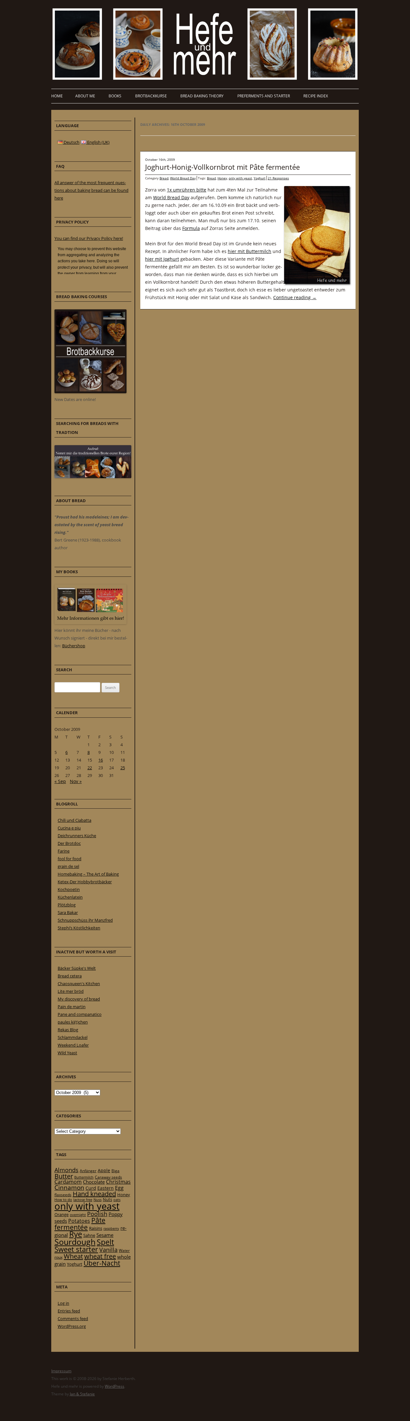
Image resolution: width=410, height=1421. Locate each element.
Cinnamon (69, 1187)
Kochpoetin (69, 889)
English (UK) (98, 142)
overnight (78, 1215)
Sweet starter (76, 1249)
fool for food (69, 859)
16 (100, 760)
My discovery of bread (79, 999)
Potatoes (79, 1220)
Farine (64, 851)
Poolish (97, 1214)
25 (122, 768)
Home (57, 96)
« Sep (60, 781)
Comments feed (73, 1318)
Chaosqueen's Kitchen (79, 983)
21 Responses (278, 178)
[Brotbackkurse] (90, 392)
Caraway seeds (108, 1177)
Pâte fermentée (79, 1223)
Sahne (89, 1235)
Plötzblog (67, 905)
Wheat (73, 1256)
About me (85, 96)
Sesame (104, 1235)
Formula (191, 228)
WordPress (114, 1386)
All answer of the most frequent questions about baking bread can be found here (91, 190)
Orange (61, 1214)
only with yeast (240, 178)
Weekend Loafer (73, 1045)
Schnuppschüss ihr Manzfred (85, 920)
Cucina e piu (69, 828)
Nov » (76, 781)
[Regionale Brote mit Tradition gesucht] (92, 476)
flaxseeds (62, 1194)
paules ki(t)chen (73, 1022)
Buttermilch (84, 1177)
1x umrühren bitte (186, 190)
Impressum (61, 1371)
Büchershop (73, 646)
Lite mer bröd (71, 991)
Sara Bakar (68, 912)
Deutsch (71, 142)
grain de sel (68, 866)
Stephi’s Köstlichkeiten (79, 928)
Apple (104, 1170)
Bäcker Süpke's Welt (77, 968)
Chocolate (94, 1182)
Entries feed (69, 1311)
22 (89, 768)
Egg (119, 1187)
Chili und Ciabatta (74, 820)
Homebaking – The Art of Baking (88, 874)
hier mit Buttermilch (249, 251)
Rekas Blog (68, 1030)
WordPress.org (72, 1326)
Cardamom (68, 1181)
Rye (75, 1234)
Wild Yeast (67, 1053)
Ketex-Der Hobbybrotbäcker (85, 882)
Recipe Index (315, 96)
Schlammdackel (72, 1037)
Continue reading (294, 297)
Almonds (66, 1170)
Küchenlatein (70, 897)
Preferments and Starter (263, 96)
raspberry (111, 1228)
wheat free (100, 1256)
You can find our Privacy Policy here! (88, 238)
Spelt (105, 1242)
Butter (63, 1176)
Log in (63, 1303)
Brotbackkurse (151, 96)
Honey (222, 178)
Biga (115, 1170)
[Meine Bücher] (90, 622)
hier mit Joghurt (162, 259)
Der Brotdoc (69, 843)
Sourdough (74, 1242)
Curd (91, 1188)
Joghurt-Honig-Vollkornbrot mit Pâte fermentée (222, 167)
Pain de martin (72, 1006)
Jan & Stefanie (82, 1394)
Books (115, 96)
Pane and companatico (80, 1014)
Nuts (107, 1199)
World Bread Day (183, 178)
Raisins (95, 1228)
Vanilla (108, 1249)
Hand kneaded (94, 1193)
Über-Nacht (102, 1263)
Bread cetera (70, 976)
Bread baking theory (202, 96)
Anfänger (88, 1170)
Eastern (105, 1188)
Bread (164, 178)
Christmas (118, 1181)
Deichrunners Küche (77, 835)
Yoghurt (260, 178)
